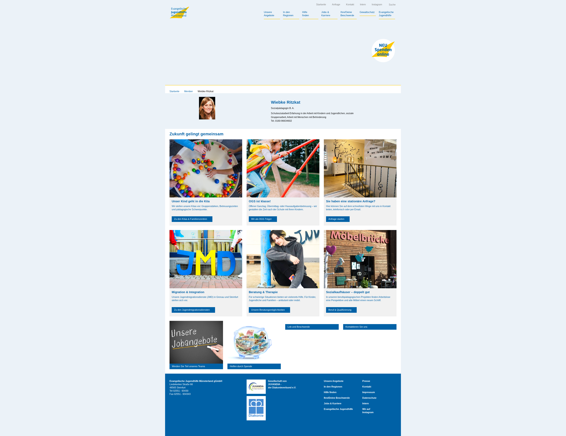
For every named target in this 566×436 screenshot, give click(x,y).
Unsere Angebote (333, 381)
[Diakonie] (256, 408)
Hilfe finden (330, 392)
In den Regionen (333, 386)
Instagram (377, 4)
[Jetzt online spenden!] (383, 50)
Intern (363, 4)
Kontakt (350, 4)
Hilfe (305, 14)
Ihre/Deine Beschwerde (337, 398)
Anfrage (336, 4)
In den (288, 14)
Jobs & (325, 14)
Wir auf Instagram (368, 411)
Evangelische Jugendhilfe (338, 409)
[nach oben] (558, 428)
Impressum (368, 392)
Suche (392, 4)
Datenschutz (369, 398)
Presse (366, 381)
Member (188, 91)
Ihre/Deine (347, 14)
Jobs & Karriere (332, 403)
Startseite (321, 4)
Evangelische (386, 14)
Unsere (269, 14)
